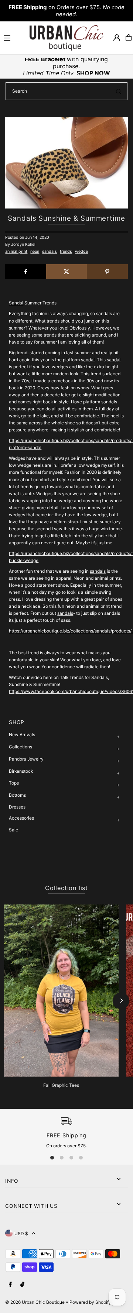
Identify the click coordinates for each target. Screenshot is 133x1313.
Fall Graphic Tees (61, 1085)
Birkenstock (21, 771)
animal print (16, 251)
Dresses (17, 807)
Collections (20, 746)
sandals (49, 251)
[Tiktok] (22, 1285)
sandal (88, 359)
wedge (81, 251)
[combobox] (66, 91)
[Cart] (129, 37)
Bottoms (17, 795)
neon (34, 251)
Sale (13, 830)
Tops (14, 783)
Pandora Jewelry (26, 759)
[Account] (116, 37)
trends (66, 251)
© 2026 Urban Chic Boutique (35, 1302)
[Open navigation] (13, 37)
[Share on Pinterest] (107, 271)
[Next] (121, 1000)
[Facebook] (10, 1285)
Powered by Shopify (90, 1302)
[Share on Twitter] (66, 271)
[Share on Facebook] (25, 271)
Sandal (16, 303)
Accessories (21, 818)
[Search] (118, 91)
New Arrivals (22, 734)
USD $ (21, 1233)
